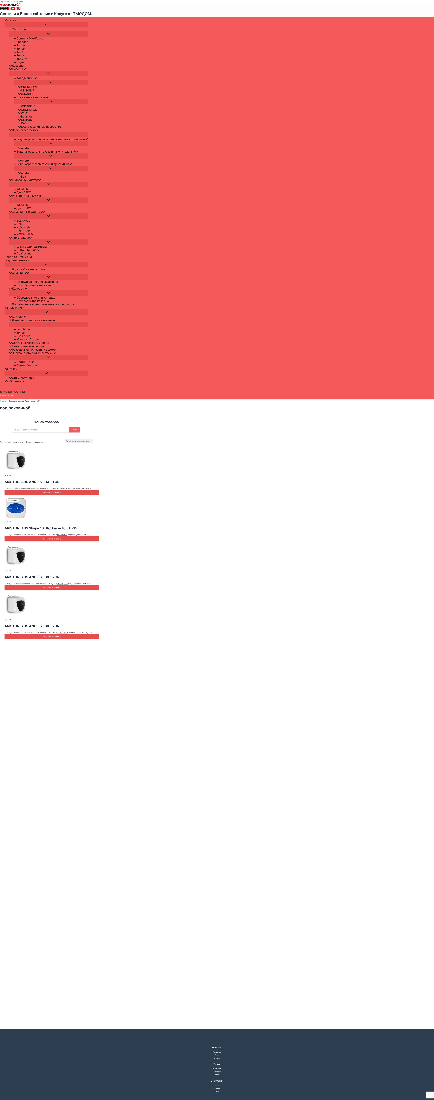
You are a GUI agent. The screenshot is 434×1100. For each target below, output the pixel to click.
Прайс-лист (25, 253)
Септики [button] (18, 29)
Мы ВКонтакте (14, 381)
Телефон (217, 1052)
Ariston (26, 148)
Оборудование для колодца (36, 297)
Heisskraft (23, 227)
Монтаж (217, 1072)
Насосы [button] (17, 69)
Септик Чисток (27, 365)
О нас (217, 1085)
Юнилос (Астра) (28, 339)
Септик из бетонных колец (30, 342)
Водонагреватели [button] (24, 130)
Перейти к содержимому (11, 1)
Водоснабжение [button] (16, 260)
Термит (22, 59)
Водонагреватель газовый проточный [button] (43, 164)
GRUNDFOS (29, 87)
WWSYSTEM (25, 234)
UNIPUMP (27, 90)
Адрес (217, 1058)
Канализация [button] (14, 307)
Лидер (21, 62)
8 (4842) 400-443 (12, 391)
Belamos (26, 116)
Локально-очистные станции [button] (32, 320)
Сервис (217, 1075)
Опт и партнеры (23, 378)
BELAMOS (23, 220)
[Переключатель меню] (46, 24)
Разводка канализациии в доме (34, 349)
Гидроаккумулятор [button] (25, 180)
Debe (20, 224)
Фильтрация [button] (20, 237)
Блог (217, 1091)
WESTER (22, 189)
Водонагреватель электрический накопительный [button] (51, 139)
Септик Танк (25, 362)
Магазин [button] (10, 20)
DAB (24, 123)
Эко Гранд (24, 336)
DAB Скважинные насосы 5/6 (41, 126)
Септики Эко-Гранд (30, 38)
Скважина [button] (19, 272)
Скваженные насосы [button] (31, 97)
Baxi (24, 176)
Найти (74, 430)
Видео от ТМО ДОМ (18, 257)
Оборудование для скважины (37, 281)
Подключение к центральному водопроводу (43, 304)
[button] (17, 20)
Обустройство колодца (33, 301)
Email (217, 1055)
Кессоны (18, 65)
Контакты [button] (11, 369)
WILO (24, 113)
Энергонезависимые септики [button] (32, 353)
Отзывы (217, 1088)
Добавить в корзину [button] (52, 492)
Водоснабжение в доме (28, 269)
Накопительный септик (28, 346)
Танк (20, 52)
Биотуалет (19, 316)
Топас (21, 48)
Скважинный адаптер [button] (27, 211)
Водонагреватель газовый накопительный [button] (46, 151)
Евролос (22, 42)
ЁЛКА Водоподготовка (32, 246)
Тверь (21, 55)
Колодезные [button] (25, 78)
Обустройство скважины (34, 285)
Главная (3, 401)
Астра (21, 45)
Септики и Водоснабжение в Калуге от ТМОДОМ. (46, 13)
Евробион (23, 329)
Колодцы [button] (18, 288)
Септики (217, 1069)
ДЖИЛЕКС (28, 94)
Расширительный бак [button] (27, 195)
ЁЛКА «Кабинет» (28, 250)
